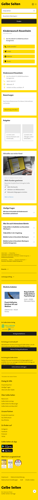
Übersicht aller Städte (7, 390)
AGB (21, 480)
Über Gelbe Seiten (8, 395)
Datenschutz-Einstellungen (9, 480)
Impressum (4, 477)
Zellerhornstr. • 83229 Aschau (11, 306)
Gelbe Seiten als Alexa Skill (9, 406)
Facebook (4, 431)
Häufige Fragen (6, 387)
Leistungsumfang (6, 277)
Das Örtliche (5, 420)
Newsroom (4, 399)
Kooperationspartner (7, 415)
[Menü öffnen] (36, 4)
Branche (3, 269)
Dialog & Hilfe (6, 381)
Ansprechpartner (6, 385)
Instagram (4, 429)
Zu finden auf (6, 425)
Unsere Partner (7, 411)
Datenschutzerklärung (17, 477)
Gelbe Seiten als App (7, 401)
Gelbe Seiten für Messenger (9, 404)
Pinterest (4, 434)
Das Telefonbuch (6, 418)
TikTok (3, 436)
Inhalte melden (29, 480)
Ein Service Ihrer (8, 493)
